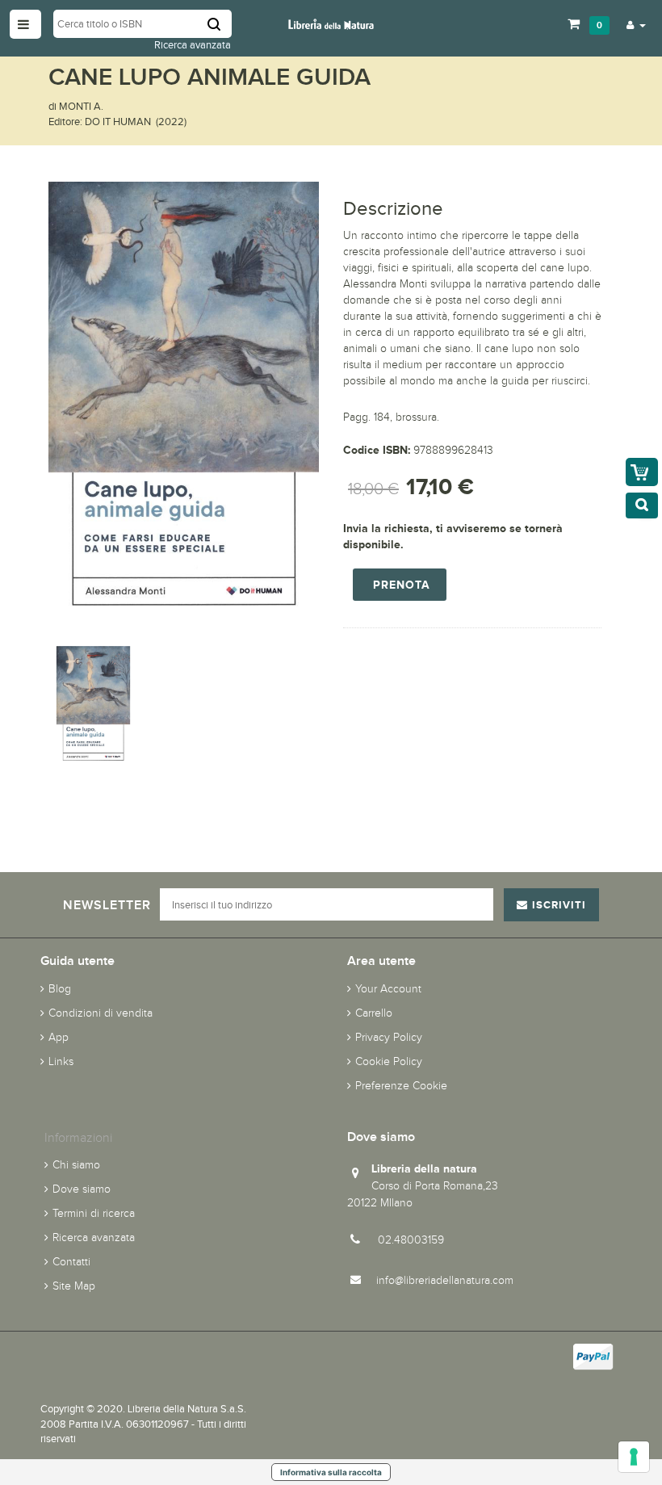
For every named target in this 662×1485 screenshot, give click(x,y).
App (58, 1037)
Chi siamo (76, 1165)
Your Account (388, 989)
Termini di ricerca (93, 1213)
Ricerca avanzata (192, 45)
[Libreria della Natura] (331, 23)
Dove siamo (81, 1189)
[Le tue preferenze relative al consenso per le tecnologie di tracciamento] (633, 1456)
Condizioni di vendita (100, 1013)
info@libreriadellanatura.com (444, 1280)
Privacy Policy (388, 1037)
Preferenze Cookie (401, 1086)
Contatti (71, 1262)
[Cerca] (219, 24)
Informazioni (78, 1137)
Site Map (73, 1286)
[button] (636, 24)
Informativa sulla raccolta (331, 1472)
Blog (59, 989)
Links (60, 1061)
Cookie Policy (388, 1061)
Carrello (373, 1013)
